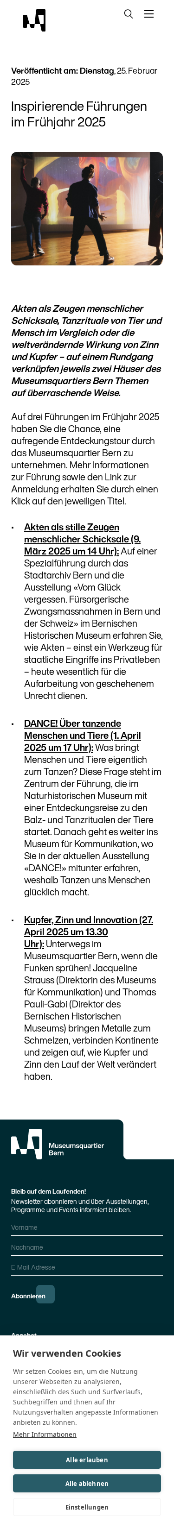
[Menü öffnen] (151, 14)
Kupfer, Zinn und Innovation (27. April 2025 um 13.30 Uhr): (88, 931)
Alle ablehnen (87, 1483)
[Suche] (127, 14)
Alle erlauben (87, 1460)
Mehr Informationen (45, 1434)
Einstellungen (87, 1507)
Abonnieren (28, 1296)
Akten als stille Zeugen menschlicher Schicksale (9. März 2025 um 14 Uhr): (82, 539)
